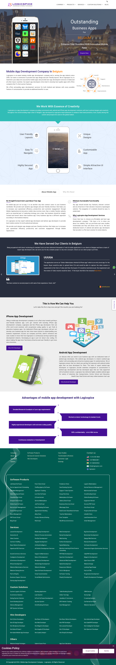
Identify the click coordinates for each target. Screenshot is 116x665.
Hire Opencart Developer (91, 629)
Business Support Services (18, 577)
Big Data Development (90, 531)
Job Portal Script (40, 504)
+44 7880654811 (94, 460)
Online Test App (64, 595)
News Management (16, 514)
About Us (13, 456)
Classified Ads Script (16, 497)
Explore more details (46, 653)
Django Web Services (90, 538)
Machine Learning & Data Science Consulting (69, 549)
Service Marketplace (41, 500)
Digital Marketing (64, 545)
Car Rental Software (90, 601)
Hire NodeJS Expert (15, 629)
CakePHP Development (91, 554)
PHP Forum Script (15, 517)
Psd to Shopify (14, 574)
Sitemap (60, 461)
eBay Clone (38, 514)
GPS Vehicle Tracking (65, 601)
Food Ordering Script (16, 510)
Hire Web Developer (40, 622)
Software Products (33, 453)
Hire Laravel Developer (65, 626)
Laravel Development (16, 531)
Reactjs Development (90, 541)
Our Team (14, 459)
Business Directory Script (66, 504)
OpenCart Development (66, 557)
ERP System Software (16, 608)
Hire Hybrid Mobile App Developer (19, 632)
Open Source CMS (89, 560)
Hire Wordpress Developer (17, 626)
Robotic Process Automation (43, 535)
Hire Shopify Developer (65, 632)
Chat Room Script (89, 507)
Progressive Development (91, 574)
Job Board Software (16, 484)
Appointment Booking (41, 510)
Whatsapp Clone (64, 507)
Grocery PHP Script (89, 504)
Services (14, 527)
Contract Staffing (15, 541)
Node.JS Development (41, 557)
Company (13, 453)
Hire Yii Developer (64, 629)
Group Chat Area (64, 494)
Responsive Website (65, 567)
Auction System (39, 601)
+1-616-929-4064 (95, 457)
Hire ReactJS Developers (42, 619)
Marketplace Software (66, 497)
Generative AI (14, 535)
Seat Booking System (65, 487)
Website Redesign (40, 567)
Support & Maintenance (42, 554)
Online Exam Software (16, 504)
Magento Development (90, 557)
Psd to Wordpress (64, 570)
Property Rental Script (90, 510)
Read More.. (91, 271)
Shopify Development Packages (93, 577)
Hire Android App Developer (92, 619)
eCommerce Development (17, 560)
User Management (64, 605)
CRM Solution (88, 591)
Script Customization (41, 574)
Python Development (65, 541)
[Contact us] (107, 1)
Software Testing (64, 574)
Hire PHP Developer (65, 622)
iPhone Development (16, 564)
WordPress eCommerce (66, 520)
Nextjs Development (65, 535)
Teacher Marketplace (65, 514)
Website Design (88, 564)
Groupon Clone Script (16, 500)
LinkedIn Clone (88, 514)
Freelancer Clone (64, 484)
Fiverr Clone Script (40, 484)
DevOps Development (41, 538)
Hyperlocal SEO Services (17, 548)
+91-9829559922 (95, 463)
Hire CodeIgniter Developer (91, 626)
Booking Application (40, 591)
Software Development (91, 545)
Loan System (39, 595)
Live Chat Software (40, 494)
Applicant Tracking (40, 490)
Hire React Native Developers (67, 619)
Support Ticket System (66, 490)
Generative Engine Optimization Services (96, 548)
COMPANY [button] (60, 4)
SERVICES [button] (81, 4)
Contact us (91, 453)
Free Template (63, 517)
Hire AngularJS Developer (42, 629)
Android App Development (42, 564)
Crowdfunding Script (90, 494)
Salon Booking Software (17, 494)
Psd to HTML (88, 570)
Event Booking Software (42, 507)
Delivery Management (16, 605)
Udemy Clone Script (65, 500)
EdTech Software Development (44, 598)
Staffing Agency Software (42, 487)
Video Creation (14, 538)
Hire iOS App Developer (16, 622)
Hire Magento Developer (42, 626)
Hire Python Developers (17, 619)
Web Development (64, 531)
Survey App (87, 595)
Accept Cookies (90, 651)
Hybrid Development (65, 564)
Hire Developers (32, 459)
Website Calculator (89, 605)
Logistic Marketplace (90, 484)
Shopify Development (65, 577)
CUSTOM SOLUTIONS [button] (94, 4)
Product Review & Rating (42, 517)
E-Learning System (89, 598)
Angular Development (41, 541)
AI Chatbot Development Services (44, 548)
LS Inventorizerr (39, 497)
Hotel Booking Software (42, 605)
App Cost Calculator (65, 643)
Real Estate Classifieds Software (69, 510)
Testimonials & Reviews (65, 456)
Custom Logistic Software (18, 591)
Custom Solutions (19, 587)
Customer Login (63, 459)
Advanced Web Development (67, 560)
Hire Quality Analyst (40, 632)
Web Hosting (63, 538)
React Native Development (18, 545)
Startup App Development (17, 580)
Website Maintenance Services (19, 567)
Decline (106, 651)
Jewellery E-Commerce (66, 598)
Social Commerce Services (18, 554)
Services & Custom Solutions (36, 456)
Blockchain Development (91, 535)
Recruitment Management (18, 507)
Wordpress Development (42, 560)
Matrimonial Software (90, 490)
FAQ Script (38, 520)
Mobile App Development (42, 531)
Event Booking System (16, 601)
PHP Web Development (66, 554)
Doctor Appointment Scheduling (19, 487)
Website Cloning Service (17, 570)
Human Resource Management (93, 487)
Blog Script (13, 520)
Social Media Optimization (42, 577)
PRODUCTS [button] (70, 4)
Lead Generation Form (90, 517)
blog (106, 4)
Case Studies (62, 453)
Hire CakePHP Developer (91, 622)
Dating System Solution (17, 598)
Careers (13, 461)
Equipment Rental (89, 500)
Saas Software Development (43, 570)
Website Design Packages (17, 643)
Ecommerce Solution (16, 595)
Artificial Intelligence (41, 545)
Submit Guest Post (40, 643)
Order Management (90, 520)
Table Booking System (65, 591)
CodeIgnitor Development (17, 557)
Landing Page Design (90, 567)
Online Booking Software (91, 497)
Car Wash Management (17, 490)
